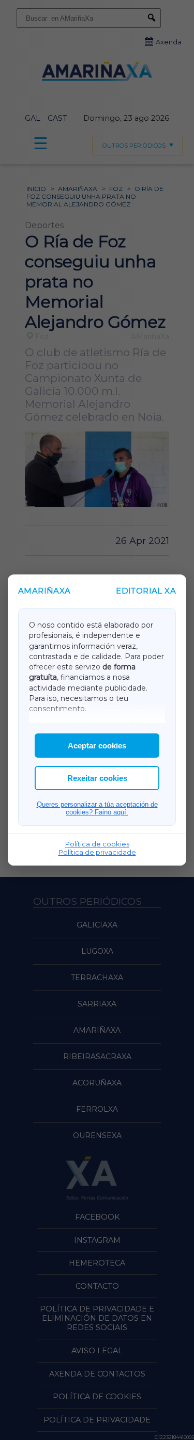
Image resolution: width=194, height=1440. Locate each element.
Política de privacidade (97, 852)
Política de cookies (97, 844)
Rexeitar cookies (97, 778)
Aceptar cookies (97, 745)
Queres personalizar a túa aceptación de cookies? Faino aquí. (97, 808)
